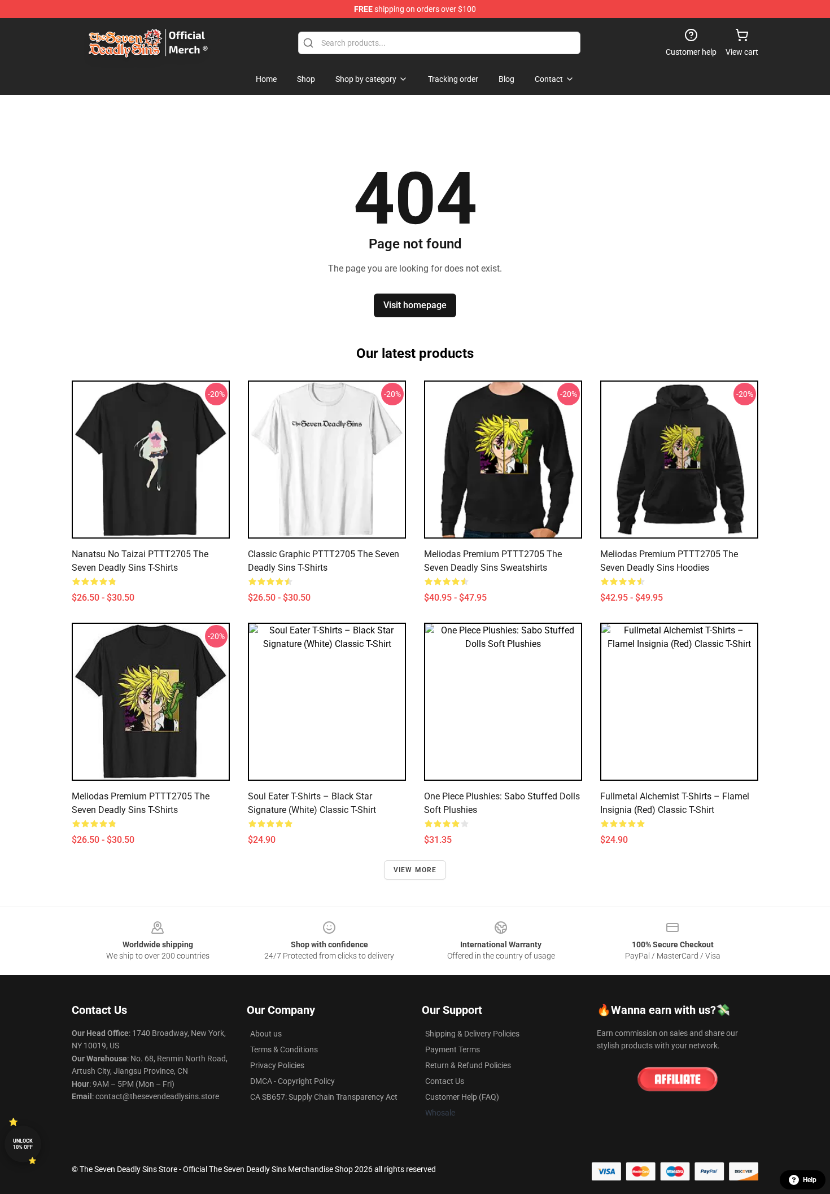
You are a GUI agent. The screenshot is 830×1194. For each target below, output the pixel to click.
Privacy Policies (277, 1065)
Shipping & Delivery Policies (472, 1033)
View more (415, 870)
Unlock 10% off (23, 1144)
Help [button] (809, 1180)
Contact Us (444, 1081)
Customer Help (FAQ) (462, 1096)
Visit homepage (415, 305)
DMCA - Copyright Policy (292, 1081)
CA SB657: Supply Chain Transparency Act (323, 1096)
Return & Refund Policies (468, 1065)
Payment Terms (452, 1049)
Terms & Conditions (284, 1049)
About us (266, 1033)
